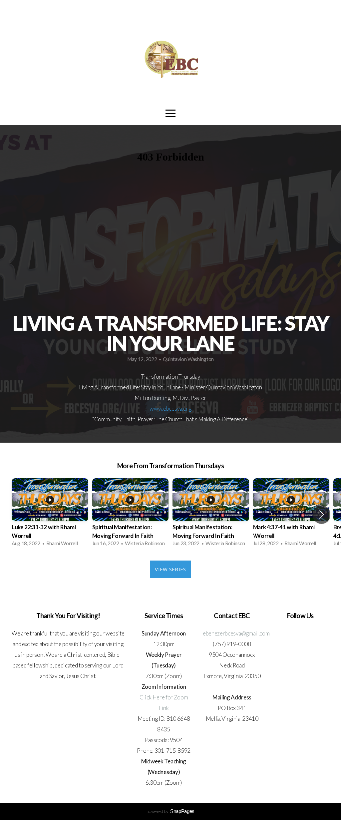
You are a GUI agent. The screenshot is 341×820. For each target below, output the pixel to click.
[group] (50, 514)
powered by (170, 811)
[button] (321, 514)
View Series (170, 569)
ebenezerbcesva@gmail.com (236, 633)
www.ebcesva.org (170, 408)
